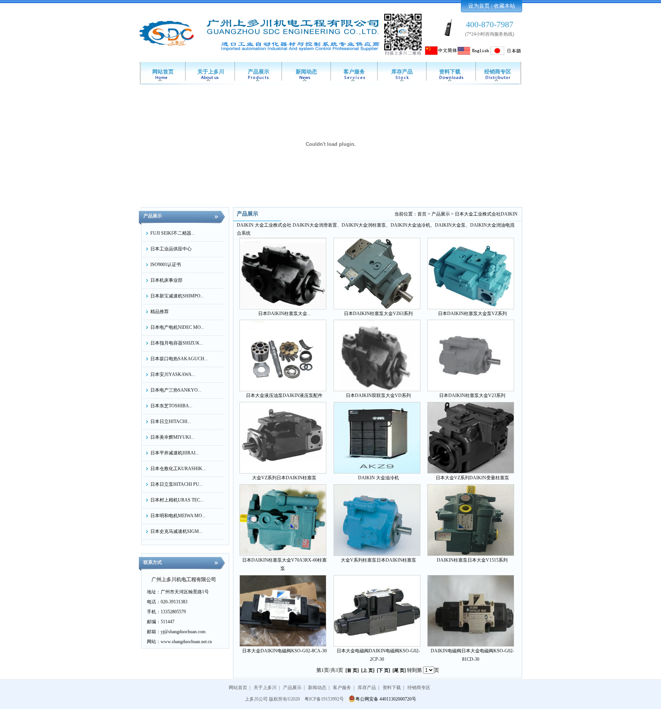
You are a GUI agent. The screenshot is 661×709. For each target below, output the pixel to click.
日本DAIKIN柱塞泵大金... (284, 313)
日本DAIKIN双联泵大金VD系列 (378, 395)
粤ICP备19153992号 (324, 699)
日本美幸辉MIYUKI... (172, 437)
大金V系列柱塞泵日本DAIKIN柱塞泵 (378, 560)
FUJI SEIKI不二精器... (172, 233)
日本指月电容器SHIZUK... (176, 343)
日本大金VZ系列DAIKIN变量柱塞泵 (472, 477)
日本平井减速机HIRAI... (174, 453)
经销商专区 (497, 72)
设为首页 (479, 6)
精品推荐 (159, 311)
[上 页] (367, 670)
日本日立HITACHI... (170, 421)
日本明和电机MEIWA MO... (177, 515)
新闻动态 (306, 72)
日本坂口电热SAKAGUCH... (179, 358)
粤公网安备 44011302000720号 (385, 699)
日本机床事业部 (166, 280)
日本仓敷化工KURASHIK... (178, 468)
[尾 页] (399, 670)
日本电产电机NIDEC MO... (177, 327)
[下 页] (383, 670)
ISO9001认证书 (165, 264)
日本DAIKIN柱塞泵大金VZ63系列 (378, 313)
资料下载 (450, 72)
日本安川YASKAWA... (172, 374)
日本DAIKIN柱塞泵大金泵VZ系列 (472, 313)
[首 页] (352, 670)
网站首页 (163, 72)
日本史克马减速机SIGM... (176, 531)
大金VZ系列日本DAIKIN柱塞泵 (284, 477)
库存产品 (402, 72)
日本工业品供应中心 (171, 249)
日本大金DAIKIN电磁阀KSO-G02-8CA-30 (284, 650)
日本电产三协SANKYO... (175, 390)
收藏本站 (504, 6)
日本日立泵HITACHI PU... (176, 484)
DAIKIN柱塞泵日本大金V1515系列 (472, 560)
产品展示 (258, 72)
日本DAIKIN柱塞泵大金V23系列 (472, 395)
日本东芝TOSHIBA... (171, 405)
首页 (422, 214)
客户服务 (354, 72)
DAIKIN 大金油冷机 (378, 477)
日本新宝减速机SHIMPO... (177, 296)
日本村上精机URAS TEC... (177, 500)
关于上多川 (210, 72)
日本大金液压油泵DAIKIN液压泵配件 (284, 395)
